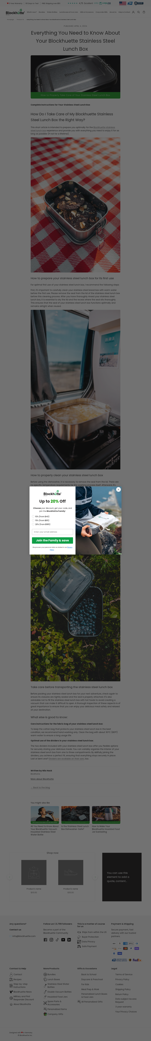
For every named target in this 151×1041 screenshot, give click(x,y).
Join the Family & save (52, 540)
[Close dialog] (118, 489)
